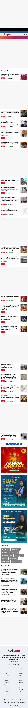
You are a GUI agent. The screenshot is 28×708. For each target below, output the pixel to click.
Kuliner (20, 675)
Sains (21, 691)
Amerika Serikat (16, 549)
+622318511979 (14, 664)
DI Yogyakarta (13, 558)
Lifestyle (7, 694)
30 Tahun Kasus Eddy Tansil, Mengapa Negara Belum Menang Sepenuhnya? (9, 189)
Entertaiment (7, 684)
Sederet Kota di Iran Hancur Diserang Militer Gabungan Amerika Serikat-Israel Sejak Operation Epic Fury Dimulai (8, 377)
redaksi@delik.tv (14, 661)
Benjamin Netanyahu (7, 555)
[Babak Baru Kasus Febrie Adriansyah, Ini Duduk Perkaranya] (24, 181)
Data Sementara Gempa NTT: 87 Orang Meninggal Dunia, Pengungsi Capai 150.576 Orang (9, 571)
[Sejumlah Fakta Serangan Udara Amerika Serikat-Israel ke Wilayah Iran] (24, 398)
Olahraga (7, 682)
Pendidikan (20, 687)
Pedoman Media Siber (17, 700)
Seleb (7, 687)
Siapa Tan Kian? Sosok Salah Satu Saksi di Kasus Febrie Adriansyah (9, 143)
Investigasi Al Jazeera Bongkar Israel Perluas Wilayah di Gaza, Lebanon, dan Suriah (9, 210)
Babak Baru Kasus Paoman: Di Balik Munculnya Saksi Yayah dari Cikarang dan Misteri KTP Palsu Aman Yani (10, 200)
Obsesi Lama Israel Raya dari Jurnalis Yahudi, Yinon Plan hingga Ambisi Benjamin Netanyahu (10, 387)
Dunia (13, 37)
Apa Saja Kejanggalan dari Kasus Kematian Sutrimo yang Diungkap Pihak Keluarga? (10, 112)
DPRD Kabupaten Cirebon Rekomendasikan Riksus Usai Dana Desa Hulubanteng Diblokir (9, 600)
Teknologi (21, 689)
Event (7, 689)
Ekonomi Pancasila (16, 561)
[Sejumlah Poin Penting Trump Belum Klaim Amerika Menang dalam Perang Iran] (24, 329)
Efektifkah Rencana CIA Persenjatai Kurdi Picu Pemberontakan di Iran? (7, 366)
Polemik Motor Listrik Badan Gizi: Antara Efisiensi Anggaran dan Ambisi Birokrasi (9, 318)
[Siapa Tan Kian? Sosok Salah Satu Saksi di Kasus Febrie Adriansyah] (24, 145)
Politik (17, 37)
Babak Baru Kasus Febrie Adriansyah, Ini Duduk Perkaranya (10, 179)
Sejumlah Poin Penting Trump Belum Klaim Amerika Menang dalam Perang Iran (9, 328)
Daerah (8, 37)
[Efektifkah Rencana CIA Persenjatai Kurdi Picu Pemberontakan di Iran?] (24, 367)
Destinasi (21, 671)
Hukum (22, 37)
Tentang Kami (7, 700)
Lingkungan (20, 694)
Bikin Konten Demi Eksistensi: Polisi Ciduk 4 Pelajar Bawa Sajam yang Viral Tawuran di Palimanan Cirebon (10, 610)
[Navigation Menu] (26, 34)
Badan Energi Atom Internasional (10, 552)
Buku (21, 668)
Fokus (3, 78)
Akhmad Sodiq (5, 549)
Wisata (20, 680)
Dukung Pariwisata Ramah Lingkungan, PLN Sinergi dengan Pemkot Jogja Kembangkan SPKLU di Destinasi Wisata (10, 581)
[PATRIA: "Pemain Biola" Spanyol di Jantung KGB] (24, 299)
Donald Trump (5, 561)
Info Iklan (13, 702)
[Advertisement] (14, 14)
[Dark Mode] (24, 34)
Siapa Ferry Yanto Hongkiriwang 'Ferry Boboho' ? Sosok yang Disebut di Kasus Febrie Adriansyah (10, 122)
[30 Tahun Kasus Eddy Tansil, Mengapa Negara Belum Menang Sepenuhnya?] (24, 190)
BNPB (22, 555)
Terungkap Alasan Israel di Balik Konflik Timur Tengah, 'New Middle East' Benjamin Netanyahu (10, 248)
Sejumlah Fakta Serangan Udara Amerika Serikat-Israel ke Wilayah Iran (10, 397)
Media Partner (6, 702)
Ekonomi (7, 680)
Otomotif (21, 682)
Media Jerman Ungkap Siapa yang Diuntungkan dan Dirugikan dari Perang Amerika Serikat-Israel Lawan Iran (10, 307)
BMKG (16, 555)
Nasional (3, 37)
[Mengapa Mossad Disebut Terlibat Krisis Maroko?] (24, 77)
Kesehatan (20, 673)
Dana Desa (4, 558)
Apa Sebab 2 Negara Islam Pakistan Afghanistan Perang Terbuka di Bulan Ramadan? (8, 435)
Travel (21, 678)
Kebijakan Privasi (20, 702)
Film (7, 691)
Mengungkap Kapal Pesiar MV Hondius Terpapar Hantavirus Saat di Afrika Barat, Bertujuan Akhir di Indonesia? (10, 259)
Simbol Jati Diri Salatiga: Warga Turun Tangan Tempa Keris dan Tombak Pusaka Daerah (9, 591)
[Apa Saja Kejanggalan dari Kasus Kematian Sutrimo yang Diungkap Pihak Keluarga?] (24, 113)
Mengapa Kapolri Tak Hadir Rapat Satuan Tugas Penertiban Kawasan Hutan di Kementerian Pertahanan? (10, 133)
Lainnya (21, 684)
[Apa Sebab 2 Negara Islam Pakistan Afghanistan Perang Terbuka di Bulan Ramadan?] (24, 436)
